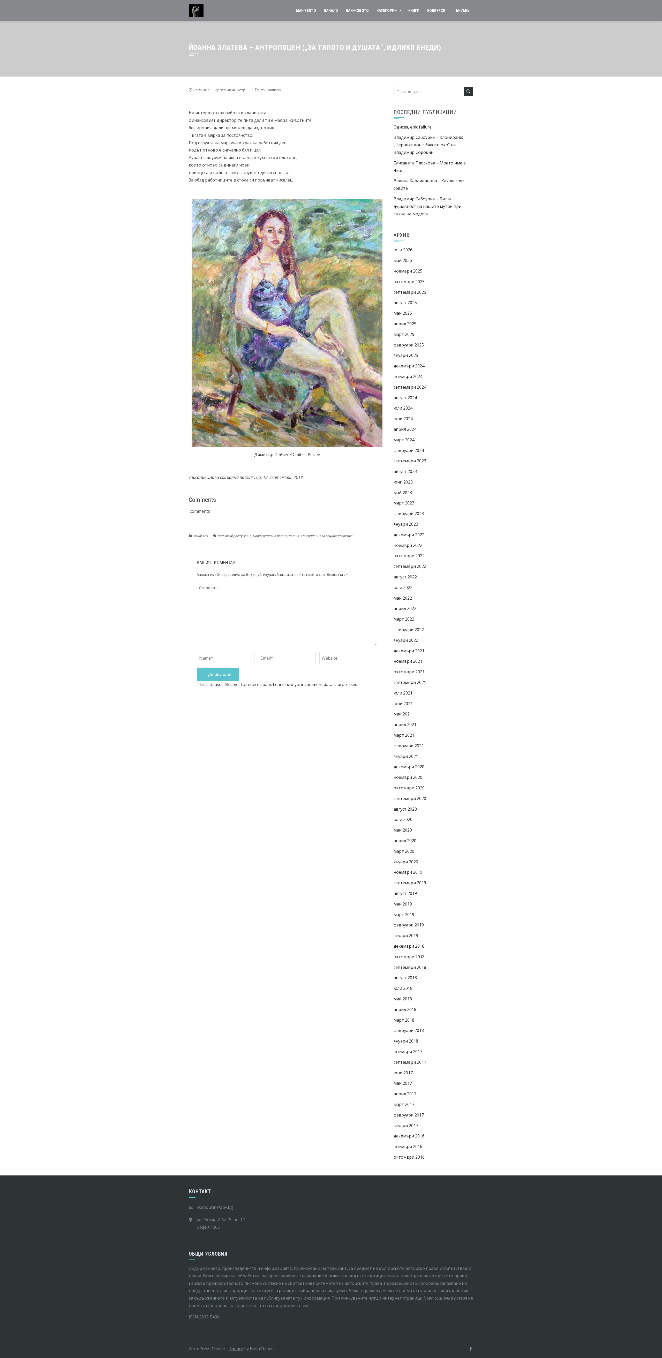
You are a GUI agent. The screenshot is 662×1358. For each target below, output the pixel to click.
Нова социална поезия (270, 535)
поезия (294, 535)
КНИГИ (413, 10)
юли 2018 (403, 988)
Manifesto (306, 10)
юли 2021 (403, 693)
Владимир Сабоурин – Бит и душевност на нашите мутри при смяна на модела (427, 206)
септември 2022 (410, 566)
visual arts (200, 535)
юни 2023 (403, 482)
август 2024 (405, 398)
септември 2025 (410, 292)
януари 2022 (406, 640)
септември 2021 (410, 682)
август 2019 (405, 893)
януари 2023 (406, 524)
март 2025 (404, 334)
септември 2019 (410, 883)
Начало (331, 10)
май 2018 (403, 999)
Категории (387, 10)
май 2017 (403, 1083)
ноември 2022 (408, 545)
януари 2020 (406, 862)
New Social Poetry (232, 89)
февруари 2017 (409, 1115)
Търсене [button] (461, 10)
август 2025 (405, 302)
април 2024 (405, 429)
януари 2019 (406, 935)
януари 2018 (406, 1041)
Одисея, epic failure (413, 127)
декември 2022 (409, 535)
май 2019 (403, 904)
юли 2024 (403, 408)
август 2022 (405, 577)
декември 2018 (409, 946)
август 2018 (405, 977)
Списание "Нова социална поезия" (327, 535)
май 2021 (403, 714)
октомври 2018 (409, 957)
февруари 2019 (409, 925)
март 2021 (404, 735)
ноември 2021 (408, 661)
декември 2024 (409, 366)
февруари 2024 (409, 450)
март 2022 (404, 619)
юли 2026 (403, 250)
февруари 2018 (409, 1030)
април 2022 (405, 608)
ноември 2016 (408, 1146)
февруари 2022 (409, 629)
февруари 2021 (409, 746)
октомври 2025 (409, 281)
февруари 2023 (409, 513)
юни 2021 (403, 703)
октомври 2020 (409, 788)
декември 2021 (409, 651)
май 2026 (403, 260)
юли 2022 (403, 587)
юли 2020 (403, 819)
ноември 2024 (408, 376)
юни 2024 (403, 418)
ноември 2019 (408, 872)
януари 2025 (406, 355)
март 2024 (404, 440)
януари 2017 (406, 1125)
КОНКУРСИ (436, 10)
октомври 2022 (409, 556)
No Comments (270, 89)
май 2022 (403, 598)
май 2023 (403, 492)
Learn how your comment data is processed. (315, 684)
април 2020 (405, 840)
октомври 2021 (409, 672)
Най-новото (357, 10)
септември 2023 (410, 461)
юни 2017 (403, 1073)
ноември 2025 (408, 271)
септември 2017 (410, 1062)
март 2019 (404, 914)
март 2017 (404, 1104)
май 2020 (403, 830)
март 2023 (404, 503)
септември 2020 (410, 798)
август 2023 (405, 471)
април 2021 (405, 724)
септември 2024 (410, 387)
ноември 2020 (408, 777)
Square (236, 1349)
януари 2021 (406, 756)
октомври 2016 (409, 1157)
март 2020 (404, 851)
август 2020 (405, 809)
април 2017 (405, 1094)
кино (247, 535)
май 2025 (403, 313)
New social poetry (230, 535)
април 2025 (405, 324)
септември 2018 (410, 967)
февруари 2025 (409, 345)
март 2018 (404, 1020)
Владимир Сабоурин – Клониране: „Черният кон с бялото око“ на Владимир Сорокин (428, 144)
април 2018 (405, 1009)
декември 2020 (409, 766)
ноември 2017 (408, 1051)
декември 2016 (409, 1136)
